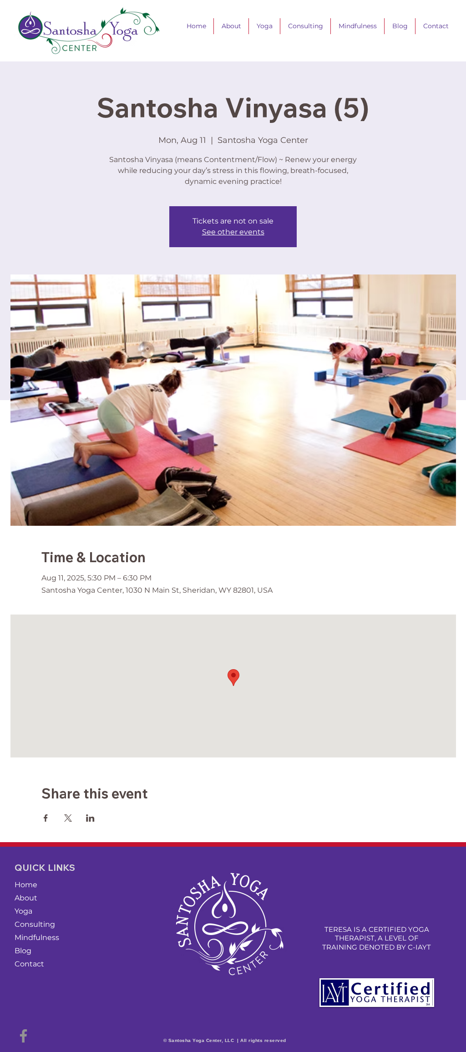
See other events (233, 232)
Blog (23, 950)
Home (26, 884)
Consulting (35, 924)
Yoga (23, 911)
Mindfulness (37, 937)
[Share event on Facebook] (45, 818)
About (26, 898)
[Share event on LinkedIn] (90, 818)
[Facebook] (23, 1036)
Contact (29, 964)
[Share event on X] (68, 818)
